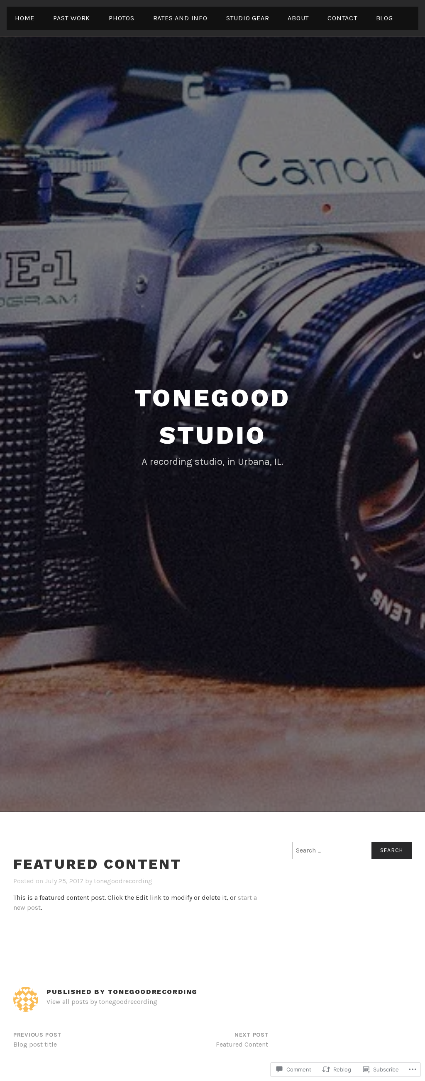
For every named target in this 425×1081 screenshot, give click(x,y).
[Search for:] (352, 850)
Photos (121, 18)
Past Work (71, 18)
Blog (384, 18)
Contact (342, 18)
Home (24, 18)
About (298, 18)
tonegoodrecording (123, 881)
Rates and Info (180, 18)
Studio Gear (247, 18)
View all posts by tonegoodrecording (101, 1002)
